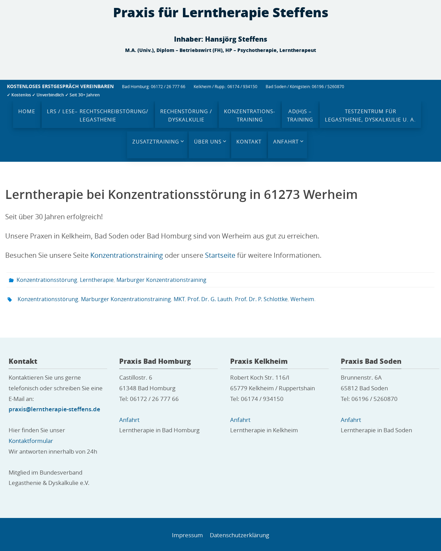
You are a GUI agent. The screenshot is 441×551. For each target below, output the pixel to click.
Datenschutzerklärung (239, 535)
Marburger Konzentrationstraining (161, 280)
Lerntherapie (97, 280)
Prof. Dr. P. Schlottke (261, 299)
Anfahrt (129, 420)
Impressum (187, 535)
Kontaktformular (31, 441)
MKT (179, 299)
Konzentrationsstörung (47, 280)
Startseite (220, 255)
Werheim (302, 299)
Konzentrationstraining (126, 255)
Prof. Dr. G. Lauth (209, 299)
